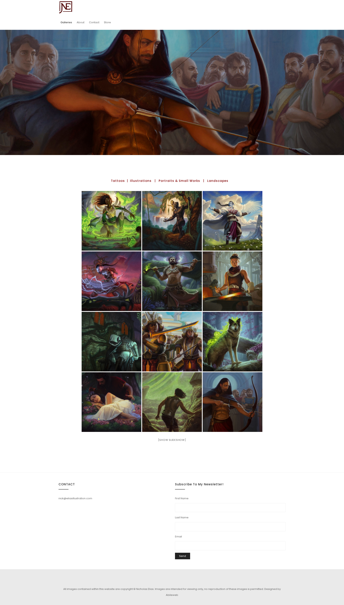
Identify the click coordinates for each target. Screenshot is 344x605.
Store (107, 22)
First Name (182, 498)
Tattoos (118, 181)
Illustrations (140, 181)
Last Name (182, 517)
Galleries (66, 22)
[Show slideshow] (172, 440)
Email (178, 536)
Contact (94, 22)
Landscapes (217, 181)
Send (182, 556)
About (80, 22)
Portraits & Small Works (179, 181)
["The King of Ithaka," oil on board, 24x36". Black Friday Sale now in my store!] (232, 402)
